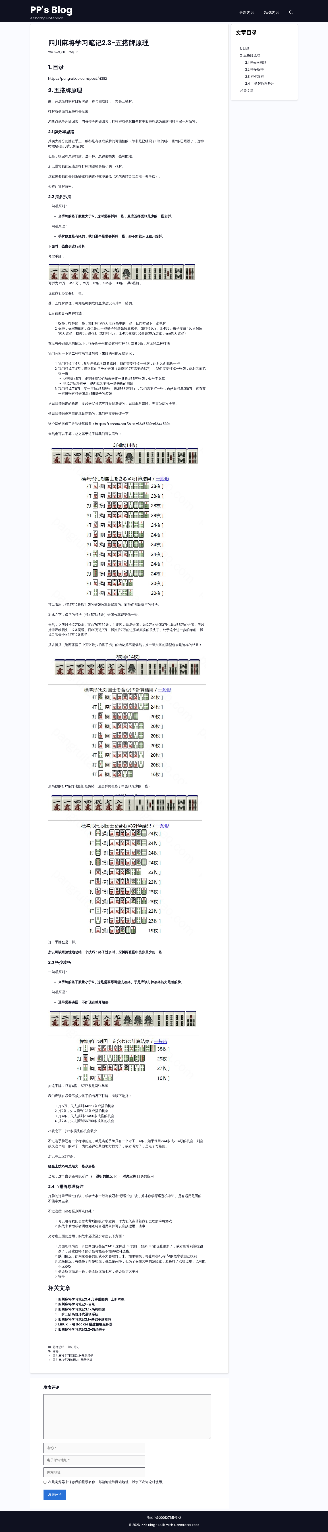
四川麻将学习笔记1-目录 (76, 1304)
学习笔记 (73, 1347)
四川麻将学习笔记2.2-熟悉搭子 (81, 1329)
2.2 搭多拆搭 (254, 69)
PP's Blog (51, 10)
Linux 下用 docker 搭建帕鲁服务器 (85, 1324)
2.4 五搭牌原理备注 (259, 83)
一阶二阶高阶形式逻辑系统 (78, 1314)
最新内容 (246, 12)
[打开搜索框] (291, 12)
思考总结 (58, 1347)
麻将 (55, 1351)
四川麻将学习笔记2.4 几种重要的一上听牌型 (91, 1299)
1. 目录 (244, 48)
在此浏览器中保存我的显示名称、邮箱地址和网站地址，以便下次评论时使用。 (106, 1482)
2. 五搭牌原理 (250, 55)
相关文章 (246, 90)
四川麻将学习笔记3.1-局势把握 (81, 1309)
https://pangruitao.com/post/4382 (77, 78)
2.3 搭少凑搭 (254, 76)
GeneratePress (186, 1524)
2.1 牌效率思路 (255, 62)
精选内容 (271, 12)
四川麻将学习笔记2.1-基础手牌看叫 (84, 1319)
